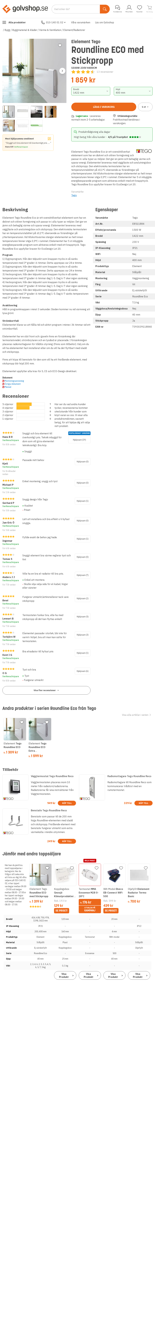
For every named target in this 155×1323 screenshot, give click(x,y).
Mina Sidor (129, 12)
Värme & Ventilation (50, 29)
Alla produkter (17, 22)
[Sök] (105, 9)
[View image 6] (23, 126)
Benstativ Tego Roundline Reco (49, 810)
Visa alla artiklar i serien (135, 714)
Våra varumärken (80, 22)
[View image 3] (37, 112)
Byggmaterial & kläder (24, 29)
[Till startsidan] (25, 9)
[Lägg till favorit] (60, 45)
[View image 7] (37, 126)
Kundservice (117, 12)
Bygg (7, 29)
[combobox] (90, 91)
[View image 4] (51, 112)
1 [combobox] (144, 107)
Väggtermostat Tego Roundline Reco (52, 776)
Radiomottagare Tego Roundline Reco (129, 776)
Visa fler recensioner (45, 690)
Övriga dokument (13, 384)
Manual (8, 387)
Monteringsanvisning (14, 381)
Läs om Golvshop (104, 22)
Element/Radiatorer (74, 29)
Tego (74, 195)
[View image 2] (23, 112)
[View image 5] (9, 126)
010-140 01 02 (54, 22)
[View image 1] (9, 112)
